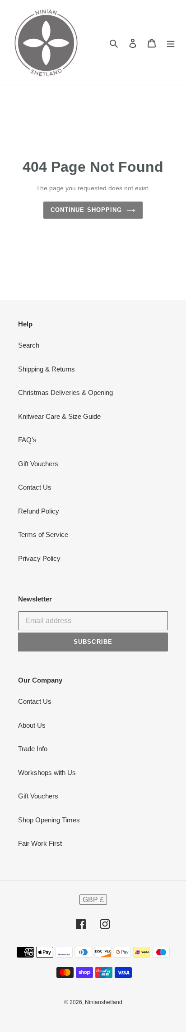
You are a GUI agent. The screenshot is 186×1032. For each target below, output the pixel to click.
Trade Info (32, 748)
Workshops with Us (47, 772)
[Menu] (170, 43)
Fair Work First (40, 843)
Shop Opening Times (49, 820)
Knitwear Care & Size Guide (59, 416)
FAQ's (27, 440)
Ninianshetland (103, 1002)
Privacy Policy (39, 558)
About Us (32, 725)
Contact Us (34, 487)
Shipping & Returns (46, 369)
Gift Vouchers (38, 464)
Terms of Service (43, 534)
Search (28, 345)
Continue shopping (86, 209)
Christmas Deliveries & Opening (65, 392)
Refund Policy (38, 511)
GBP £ (93, 900)
